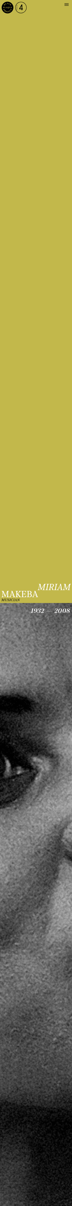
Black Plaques (7, 7)
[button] (66, 4)
